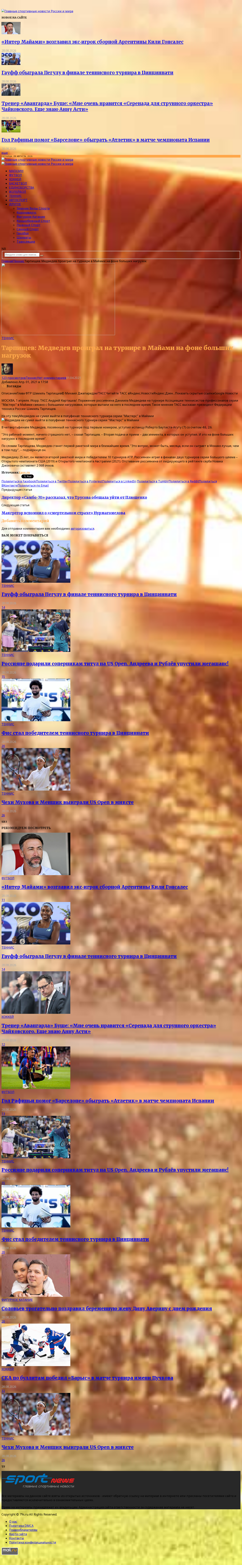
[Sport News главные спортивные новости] (39, 1488)
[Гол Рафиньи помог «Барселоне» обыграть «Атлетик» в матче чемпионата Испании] (11, 131)
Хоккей (15, 179)
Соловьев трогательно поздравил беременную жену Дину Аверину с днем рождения (107, 1309)
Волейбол (17, 192)
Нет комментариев (51, 378)
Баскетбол (18, 183)
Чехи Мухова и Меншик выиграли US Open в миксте (68, 802)
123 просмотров (14, 378)
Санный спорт (28, 229)
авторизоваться (82, 528)
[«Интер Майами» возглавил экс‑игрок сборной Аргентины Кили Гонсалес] (11, 33)
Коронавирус (26, 212)
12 (3, 1044)
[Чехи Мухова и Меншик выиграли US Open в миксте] (36, 789)
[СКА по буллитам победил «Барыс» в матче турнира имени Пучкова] (36, 1365)
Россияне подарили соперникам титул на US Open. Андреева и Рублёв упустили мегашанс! (115, 664)
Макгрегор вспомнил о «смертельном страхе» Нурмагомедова (63, 513)
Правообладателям (23, 1530)
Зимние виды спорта (33, 208)
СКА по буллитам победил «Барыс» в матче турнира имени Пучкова (87, 1378)
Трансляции (26, 242)
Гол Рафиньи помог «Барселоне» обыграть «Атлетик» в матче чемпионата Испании (106, 140)
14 (3, 607)
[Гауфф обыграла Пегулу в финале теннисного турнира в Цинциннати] (11, 64)
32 (3, 1391)
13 (3, 1114)
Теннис (15, 196)
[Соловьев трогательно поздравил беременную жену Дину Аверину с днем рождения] (36, 1296)
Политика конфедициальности (32, 1542)
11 (3, 900)
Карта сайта (18, 1534)
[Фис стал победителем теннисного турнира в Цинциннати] (36, 720)
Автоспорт (18, 200)
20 (3, 746)
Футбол (15, 175)
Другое (15, 204)
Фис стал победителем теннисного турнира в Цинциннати (75, 733)
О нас (13, 1521)
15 (3, 677)
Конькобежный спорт (33, 221)
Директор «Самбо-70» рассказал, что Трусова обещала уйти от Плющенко (74, 497)
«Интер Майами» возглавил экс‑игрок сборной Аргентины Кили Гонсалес (92, 42)
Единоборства (21, 187)
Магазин (16, 171)
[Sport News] (37, 11)
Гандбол (23, 233)
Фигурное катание (31, 217)
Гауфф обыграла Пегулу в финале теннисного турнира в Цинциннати (87, 73)
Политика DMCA (21, 1526)
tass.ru (24, 472)
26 (3, 815)
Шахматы (24, 237)
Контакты (16, 1538)
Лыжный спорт (28, 225)
